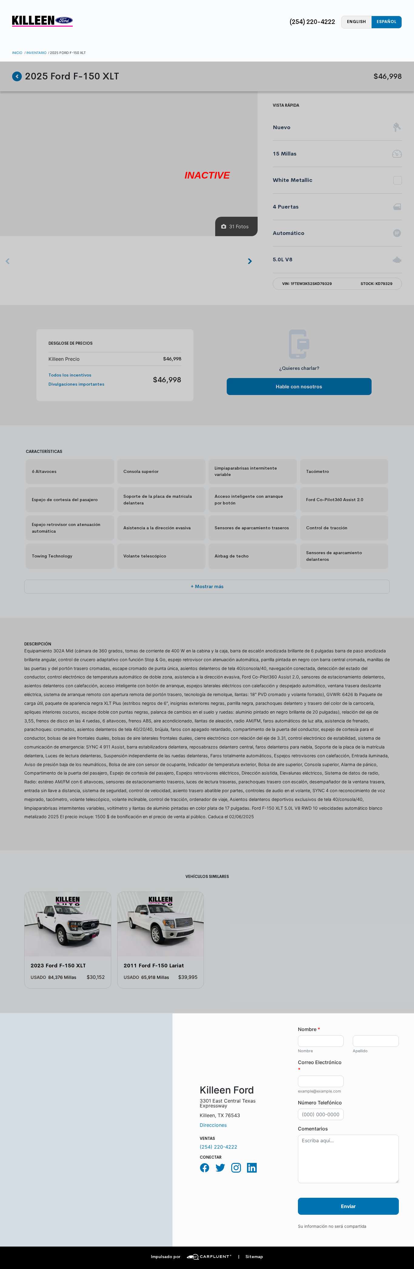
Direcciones (213, 1125)
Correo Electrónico (320, 1066)
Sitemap (250, 1256)
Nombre (309, 1029)
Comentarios (313, 1129)
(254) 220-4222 (312, 22)
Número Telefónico (320, 1103)
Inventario (36, 53)
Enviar (348, 1206)
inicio (17, 53)
